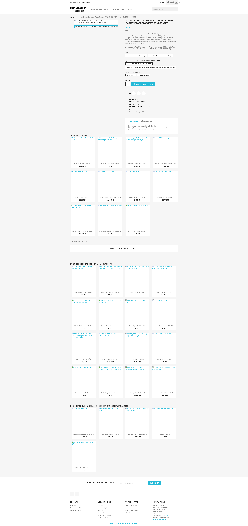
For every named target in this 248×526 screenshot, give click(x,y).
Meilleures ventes (75, 510)
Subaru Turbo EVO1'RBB (82, 197)
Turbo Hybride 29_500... (137, 359)
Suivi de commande (131, 505)
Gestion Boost (118, 9)
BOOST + (131, 9)
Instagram (77, 494)
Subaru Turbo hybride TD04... (137, 434)
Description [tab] (134, 121)
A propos (100, 510)
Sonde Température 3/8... (137, 292)
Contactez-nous (103, 517)
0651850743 (85, 2)
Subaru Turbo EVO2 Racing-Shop (110, 197)
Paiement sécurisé (103, 513)
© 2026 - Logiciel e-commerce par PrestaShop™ (124, 523)
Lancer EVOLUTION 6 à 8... (83, 359)
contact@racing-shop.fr (160, 519)
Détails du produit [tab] (147, 121)
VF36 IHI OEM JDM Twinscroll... (138, 231)
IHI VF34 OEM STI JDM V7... (83, 163)
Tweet (139, 93)
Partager (134, 93)
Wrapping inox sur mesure (83, 393)
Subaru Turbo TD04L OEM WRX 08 (110, 231)
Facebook (72, 494)
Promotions (73, 505)
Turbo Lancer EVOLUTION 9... (83, 292)
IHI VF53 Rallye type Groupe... (137, 163)
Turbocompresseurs (100, 9)
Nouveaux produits (76, 508)
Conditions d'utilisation (105, 515)
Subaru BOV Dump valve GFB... (84, 467)
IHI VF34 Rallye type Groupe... (110, 163)
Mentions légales (103, 508)
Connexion (128, 508)
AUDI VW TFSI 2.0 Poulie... (164, 292)
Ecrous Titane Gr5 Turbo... (110, 434)
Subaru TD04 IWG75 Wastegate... (110, 292)
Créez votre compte (131, 510)
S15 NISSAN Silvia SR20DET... (83, 326)
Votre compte (131, 502)
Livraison (100, 505)
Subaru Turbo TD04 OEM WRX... (82, 231)
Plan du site (101, 520)
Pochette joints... (164, 434)
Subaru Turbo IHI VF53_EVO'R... (165, 197)
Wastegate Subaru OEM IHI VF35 (164, 326)
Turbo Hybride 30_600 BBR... (111, 359)
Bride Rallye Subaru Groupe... (110, 393)
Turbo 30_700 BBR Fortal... (137, 326)
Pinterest (144, 93)
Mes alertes (129, 513)
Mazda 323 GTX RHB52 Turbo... (111, 326)
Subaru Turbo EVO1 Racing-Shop (165, 163)
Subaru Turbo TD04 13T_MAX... (164, 393)
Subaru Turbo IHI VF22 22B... (138, 197)
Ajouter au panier (143, 84)
